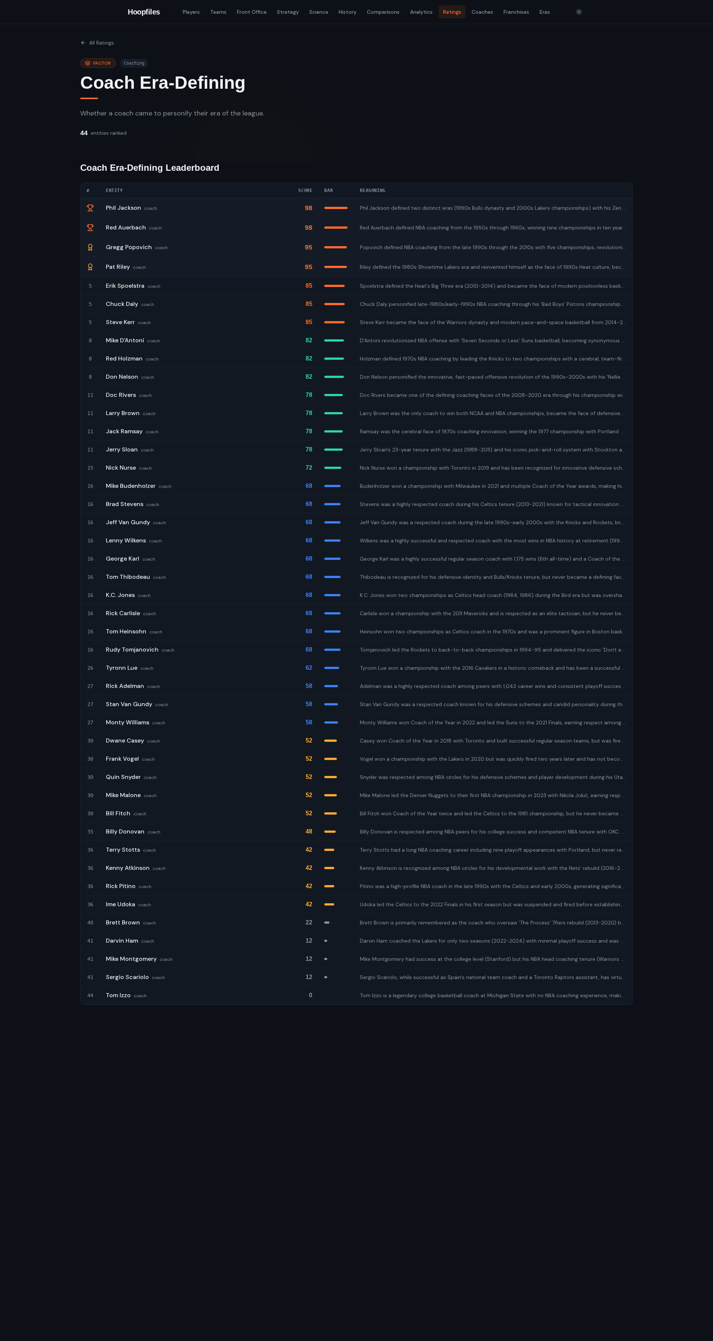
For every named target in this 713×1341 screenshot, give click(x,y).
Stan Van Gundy (129, 704)
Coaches (482, 12)
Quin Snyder (123, 777)
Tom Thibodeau (128, 577)
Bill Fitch (118, 813)
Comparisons (383, 12)
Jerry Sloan (122, 449)
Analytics (421, 12)
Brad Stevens (124, 504)
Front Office (252, 12)
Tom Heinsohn (126, 631)
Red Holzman (124, 358)
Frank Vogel (122, 759)
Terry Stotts (123, 850)
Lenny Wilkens (126, 540)
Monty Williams (127, 722)
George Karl (122, 558)
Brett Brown (123, 922)
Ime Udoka (120, 904)
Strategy (288, 12)
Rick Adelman (125, 686)
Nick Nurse (121, 468)
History (347, 12)
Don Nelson (122, 377)
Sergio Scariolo (127, 977)
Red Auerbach (126, 227)
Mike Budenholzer (131, 486)
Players (191, 12)
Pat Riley (118, 267)
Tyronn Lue (121, 668)
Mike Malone (123, 795)
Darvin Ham (122, 940)
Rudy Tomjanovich (132, 649)
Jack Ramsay (124, 431)
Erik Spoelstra (125, 286)
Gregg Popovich (129, 247)
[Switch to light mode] (579, 12)
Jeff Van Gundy (128, 522)
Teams (218, 12)
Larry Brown (123, 413)
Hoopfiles (144, 12)
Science (318, 12)
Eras (545, 12)
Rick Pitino (121, 886)
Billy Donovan (125, 831)
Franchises (516, 12)
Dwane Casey (125, 740)
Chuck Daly (122, 304)
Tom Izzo (118, 995)
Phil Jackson (123, 208)
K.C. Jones (120, 595)
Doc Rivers (121, 395)
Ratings (452, 12)
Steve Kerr (120, 322)
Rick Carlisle (123, 613)
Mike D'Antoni (125, 340)
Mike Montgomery (131, 959)
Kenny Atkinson (128, 868)
